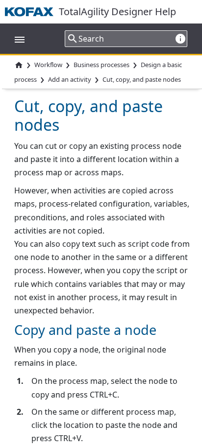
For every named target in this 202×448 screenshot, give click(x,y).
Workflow (48, 64)
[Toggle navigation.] (15, 38)
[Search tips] (180, 38)
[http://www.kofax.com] (32, 12)
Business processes (101, 64)
